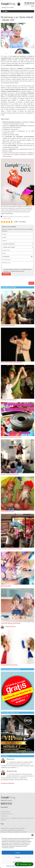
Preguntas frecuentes (6, 813)
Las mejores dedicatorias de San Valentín (12, 830)
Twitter (4, 804)
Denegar (17, 857)
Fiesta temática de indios (7, 511)
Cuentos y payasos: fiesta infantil (10, 474)
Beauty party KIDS (6, 586)
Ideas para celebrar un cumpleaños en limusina (13, 832)
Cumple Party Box (6, 811)
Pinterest (6, 804)
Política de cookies (10, 865)
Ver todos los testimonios (7, 783)
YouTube (9, 804)
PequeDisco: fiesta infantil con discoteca (11, 548)
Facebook (2, 804)
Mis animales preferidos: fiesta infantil (11, 437)
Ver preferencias (17, 862)
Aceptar (17, 852)
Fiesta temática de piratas (8, 325)
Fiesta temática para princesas (9, 664)
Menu (6, 11)
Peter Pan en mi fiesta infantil (9, 399)
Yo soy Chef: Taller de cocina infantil (10, 623)
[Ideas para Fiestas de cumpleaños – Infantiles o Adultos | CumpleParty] (8, 4)
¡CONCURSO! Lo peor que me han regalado (13, 828)
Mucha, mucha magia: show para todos (11, 362)
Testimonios (4, 816)
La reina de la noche (10, 626)
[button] (32, 835)
